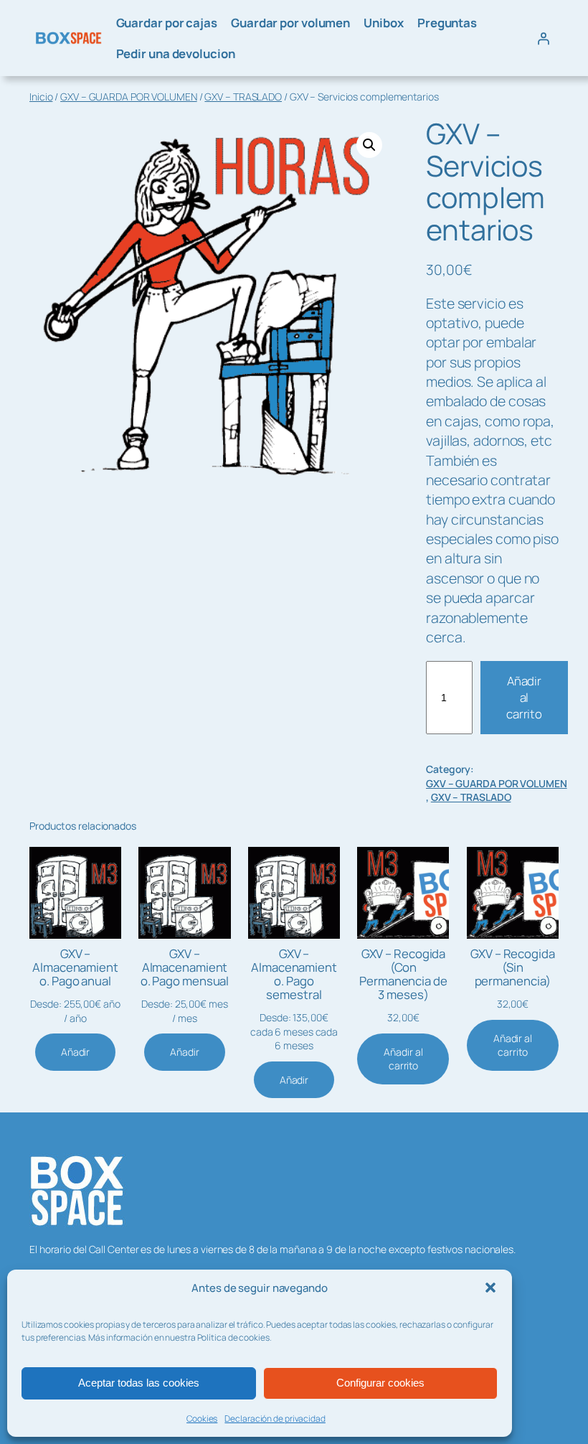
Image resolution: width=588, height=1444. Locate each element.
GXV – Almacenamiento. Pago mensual (185, 967)
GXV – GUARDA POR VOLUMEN (128, 96)
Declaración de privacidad (275, 1418)
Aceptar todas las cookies (138, 1383)
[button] (490, 1287)
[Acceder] (543, 38)
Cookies (201, 1418)
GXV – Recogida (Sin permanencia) (512, 967)
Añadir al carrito (524, 697)
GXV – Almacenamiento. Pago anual (75, 967)
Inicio (40, 96)
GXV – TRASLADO (243, 96)
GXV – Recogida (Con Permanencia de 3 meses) (403, 974)
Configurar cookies (380, 1383)
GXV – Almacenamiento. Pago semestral (294, 974)
